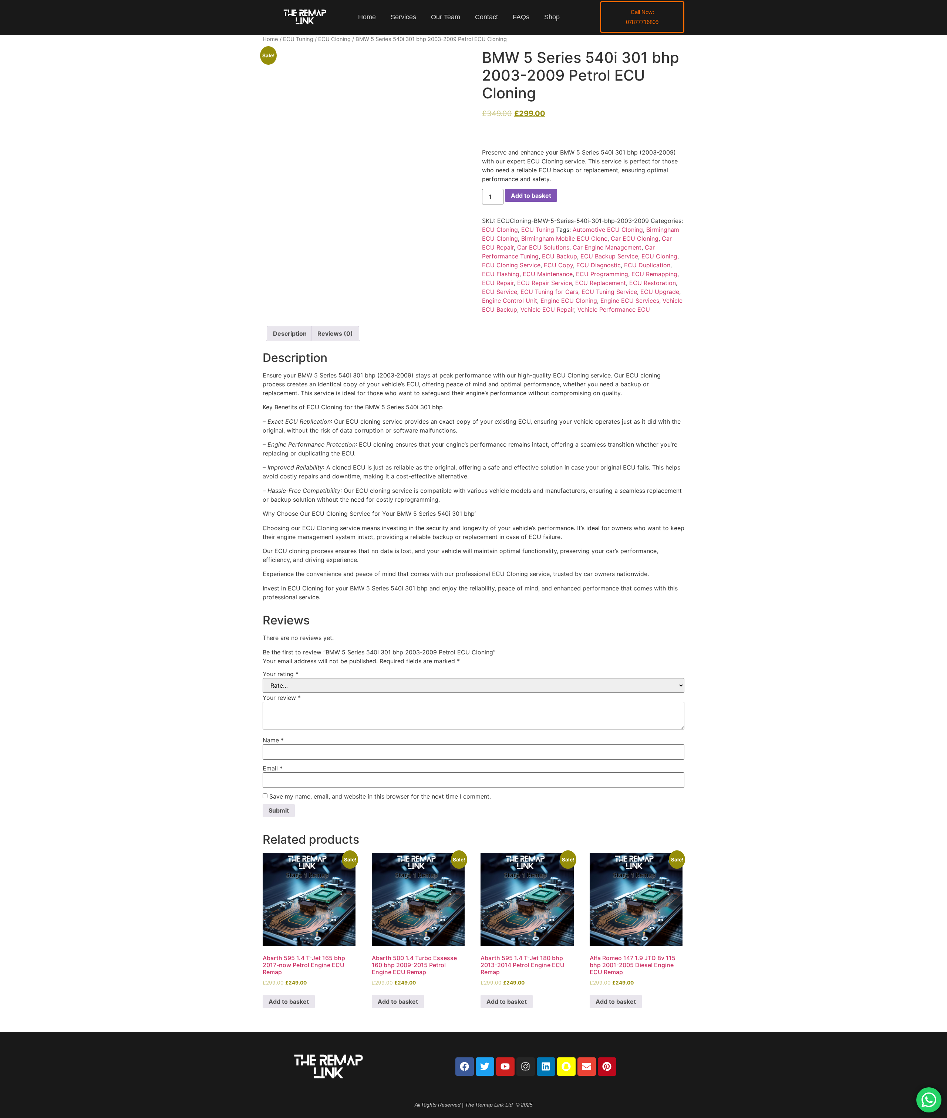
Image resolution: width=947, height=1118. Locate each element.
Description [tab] (290, 333)
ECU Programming (602, 274)
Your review (282, 698)
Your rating (281, 674)
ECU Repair (498, 283)
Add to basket (531, 195)
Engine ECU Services (629, 300)
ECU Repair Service (544, 283)
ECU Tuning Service (609, 291)
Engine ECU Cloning (568, 300)
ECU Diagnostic (598, 265)
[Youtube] (505, 1066)
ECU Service (499, 291)
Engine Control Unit (509, 300)
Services (403, 17)
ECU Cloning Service (511, 265)
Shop (552, 17)
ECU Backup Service (609, 256)
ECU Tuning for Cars (549, 291)
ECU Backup (559, 256)
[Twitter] (485, 1066)
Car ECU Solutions (543, 247)
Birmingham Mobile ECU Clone (564, 238)
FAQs (521, 17)
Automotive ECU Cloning (608, 229)
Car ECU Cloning (634, 238)
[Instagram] (525, 1066)
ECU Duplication (647, 265)
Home (367, 17)
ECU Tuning (298, 39)
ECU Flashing (500, 274)
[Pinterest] (607, 1066)
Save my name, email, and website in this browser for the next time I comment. (380, 796)
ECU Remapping (654, 274)
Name (273, 740)
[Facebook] (464, 1066)
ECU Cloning (334, 39)
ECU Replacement (600, 283)
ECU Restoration (652, 283)
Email (273, 768)
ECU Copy (558, 265)
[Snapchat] (566, 1066)
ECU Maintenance (548, 274)
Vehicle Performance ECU (613, 309)
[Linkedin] (546, 1066)
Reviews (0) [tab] (335, 333)
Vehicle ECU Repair (547, 309)
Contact (486, 17)
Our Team (445, 17)
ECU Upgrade (659, 291)
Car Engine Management (607, 247)
